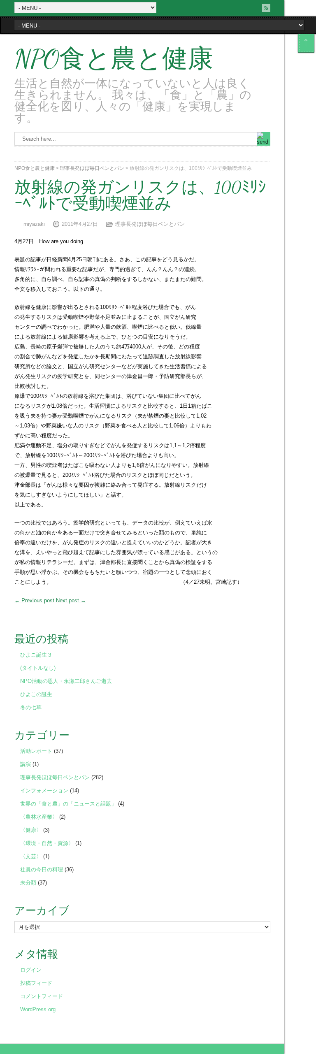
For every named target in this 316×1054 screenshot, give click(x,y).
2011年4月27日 (80, 224)
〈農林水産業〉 (39, 817)
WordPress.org (38, 1009)
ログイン (31, 970)
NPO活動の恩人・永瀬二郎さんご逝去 (66, 681)
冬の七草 (31, 707)
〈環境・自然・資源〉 (47, 843)
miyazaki (34, 224)
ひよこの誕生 (36, 694)
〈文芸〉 (31, 856)
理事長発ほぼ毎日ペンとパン (92, 168)
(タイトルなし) (38, 668)
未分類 (28, 883)
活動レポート (36, 751)
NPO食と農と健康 (113, 59)
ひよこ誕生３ (36, 655)
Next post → (71, 600)
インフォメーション (44, 790)
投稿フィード (36, 983)
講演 (25, 764)
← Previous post (34, 600)
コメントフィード (41, 996)
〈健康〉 (31, 830)
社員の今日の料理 (41, 869)
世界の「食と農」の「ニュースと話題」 (68, 804)
